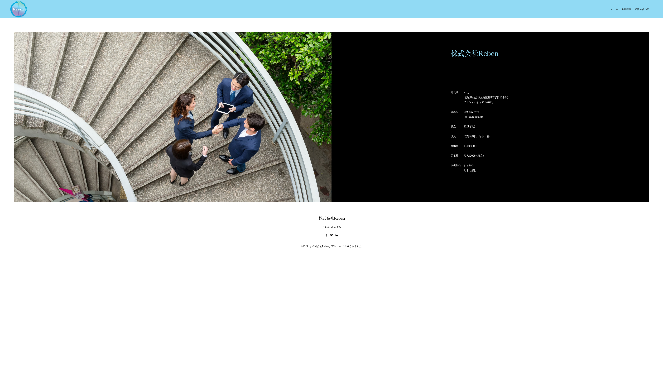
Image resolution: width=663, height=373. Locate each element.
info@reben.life (474, 117)
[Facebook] (326, 235)
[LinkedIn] (336, 235)
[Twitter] (331, 235)
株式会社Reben (332, 218)
